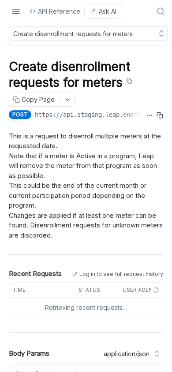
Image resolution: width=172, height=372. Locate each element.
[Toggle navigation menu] (16, 11)
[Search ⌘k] (160, 11)
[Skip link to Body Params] (2, 354)
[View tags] (129, 82)
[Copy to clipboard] (160, 115)
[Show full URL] (149, 115)
